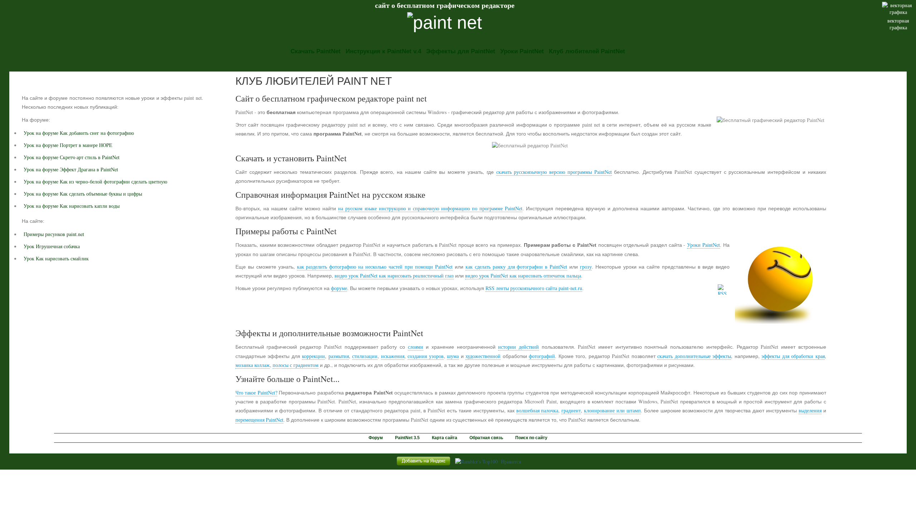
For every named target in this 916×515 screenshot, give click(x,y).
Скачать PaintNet (316, 51)
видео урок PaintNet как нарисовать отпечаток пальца (523, 275)
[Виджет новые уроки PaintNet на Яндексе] (423, 465)
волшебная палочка (537, 410)
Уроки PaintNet (522, 51)
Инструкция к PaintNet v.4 (383, 51)
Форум (376, 437)
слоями (415, 346)
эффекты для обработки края (792, 356)
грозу (586, 266)
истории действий (518, 346)
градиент (571, 410)
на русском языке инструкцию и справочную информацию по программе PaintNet (430, 208)
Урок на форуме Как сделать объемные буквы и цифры (83, 193)
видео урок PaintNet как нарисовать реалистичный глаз (394, 275)
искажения (392, 356)
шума (453, 356)
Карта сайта (444, 437)
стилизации (364, 356)
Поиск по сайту (531, 437)
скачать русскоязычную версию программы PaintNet (554, 171)
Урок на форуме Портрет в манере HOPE (68, 145)
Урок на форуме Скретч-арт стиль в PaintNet (72, 157)
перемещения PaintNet (259, 419)
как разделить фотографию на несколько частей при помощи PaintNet (375, 266)
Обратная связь (486, 437)
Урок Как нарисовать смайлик (56, 258)
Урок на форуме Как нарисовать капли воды (72, 205)
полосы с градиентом (295, 365)
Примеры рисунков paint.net (54, 234)
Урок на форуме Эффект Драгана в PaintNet (71, 169)
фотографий (542, 356)
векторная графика (898, 24)
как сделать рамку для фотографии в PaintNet (516, 266)
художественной (483, 356)
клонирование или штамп (612, 410)
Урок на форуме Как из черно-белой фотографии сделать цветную (95, 181)
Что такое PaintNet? (256, 392)
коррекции (313, 356)
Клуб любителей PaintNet (587, 51)
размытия (338, 356)
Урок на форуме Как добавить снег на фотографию (79, 132)
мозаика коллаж (252, 365)
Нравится (511, 461)
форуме (339, 288)
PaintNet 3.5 (407, 437)
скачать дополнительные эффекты (694, 356)
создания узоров (426, 356)
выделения (810, 410)
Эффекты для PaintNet (460, 51)
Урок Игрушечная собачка (52, 246)
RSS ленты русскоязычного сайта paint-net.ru (534, 288)
